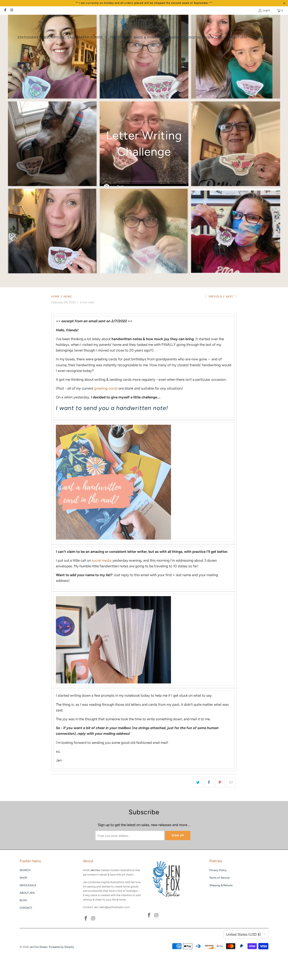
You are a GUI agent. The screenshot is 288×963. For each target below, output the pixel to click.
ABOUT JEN (27, 892)
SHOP (23, 877)
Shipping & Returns (221, 885)
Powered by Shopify (61, 946)
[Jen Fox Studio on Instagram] (11, 10)
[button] (92, 37)
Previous (215, 296)
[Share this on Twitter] (198, 782)
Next (230, 296)
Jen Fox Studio (38, 946)
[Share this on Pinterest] (220, 782)
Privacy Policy (218, 870)
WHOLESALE (28, 885)
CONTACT (26, 907)
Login (266, 10)
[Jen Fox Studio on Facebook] (5, 10)
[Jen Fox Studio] (142, 24)
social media (102, 560)
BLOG (23, 900)
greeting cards (106, 388)
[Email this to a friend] (231, 782)
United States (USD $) (243, 934)
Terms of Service (219, 877)
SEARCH (25, 870)
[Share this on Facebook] (209, 782)
